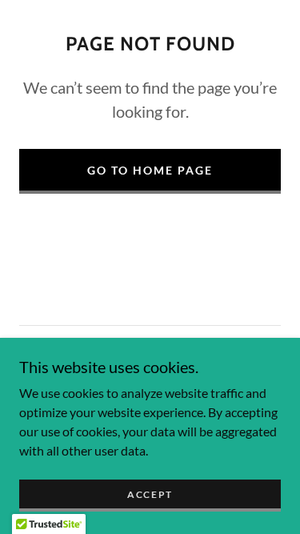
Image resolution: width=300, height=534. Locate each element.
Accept (150, 494)
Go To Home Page (150, 170)
